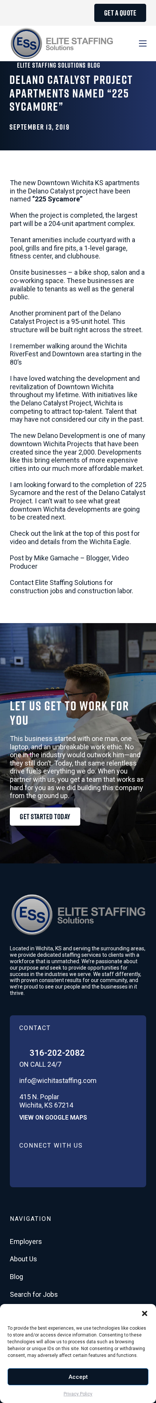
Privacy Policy (78, 1394)
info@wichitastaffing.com (58, 1080)
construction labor (104, 591)
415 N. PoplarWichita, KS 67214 (46, 1101)
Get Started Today (45, 816)
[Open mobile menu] (143, 43)
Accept (78, 1377)
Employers (26, 1241)
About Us (23, 1259)
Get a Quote (120, 13)
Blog (16, 1277)
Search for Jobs (34, 1294)
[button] (144, 1313)
